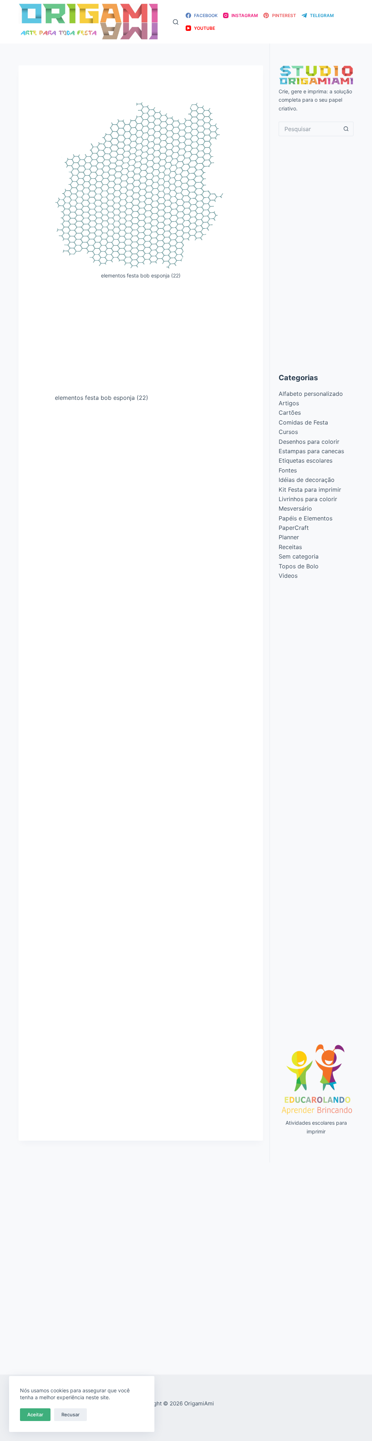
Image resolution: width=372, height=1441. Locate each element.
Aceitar (35, 1414)
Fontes (288, 470)
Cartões (290, 412)
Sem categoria (299, 556)
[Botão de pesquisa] (346, 129)
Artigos (289, 403)
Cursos (288, 431)
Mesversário (295, 508)
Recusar (70, 1414)
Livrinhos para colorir (308, 499)
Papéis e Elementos (305, 518)
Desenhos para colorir (309, 441)
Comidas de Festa (303, 422)
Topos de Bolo (299, 566)
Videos (288, 575)
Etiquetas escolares (305, 460)
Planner (289, 537)
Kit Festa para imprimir (310, 489)
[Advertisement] (141, 339)
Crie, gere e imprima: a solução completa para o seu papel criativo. (315, 99)
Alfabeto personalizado (311, 393)
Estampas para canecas (311, 451)
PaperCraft (294, 527)
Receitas (290, 547)
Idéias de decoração (307, 479)
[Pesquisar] (175, 22)
